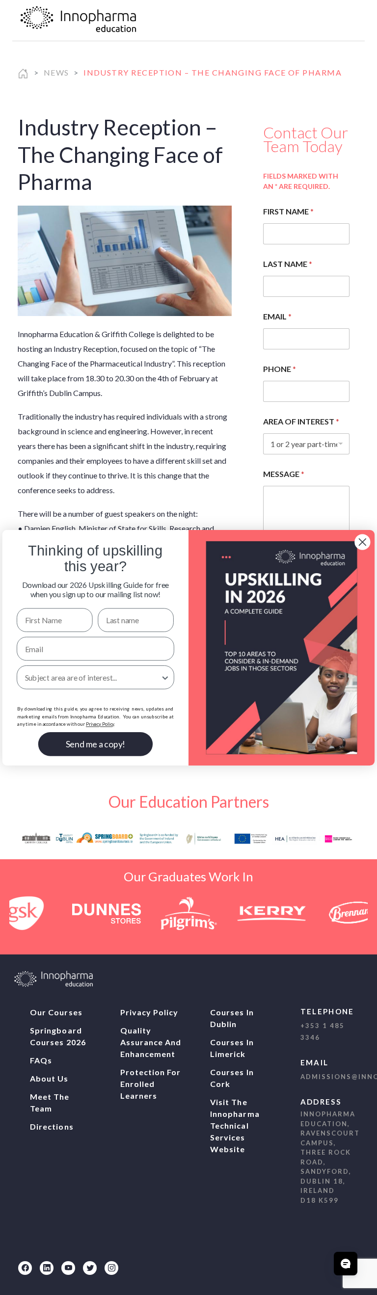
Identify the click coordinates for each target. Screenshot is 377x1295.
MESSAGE (283, 473)
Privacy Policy (149, 1012)
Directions (52, 1126)
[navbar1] (344, 20)
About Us (49, 1078)
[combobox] (93, 676)
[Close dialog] (362, 541)
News (56, 72)
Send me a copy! (96, 744)
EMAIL (277, 316)
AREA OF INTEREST (301, 421)
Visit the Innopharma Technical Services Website (235, 1125)
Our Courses (56, 1012)
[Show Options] (165, 676)
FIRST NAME (288, 211)
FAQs (41, 1060)
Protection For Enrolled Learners (150, 1083)
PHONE (279, 368)
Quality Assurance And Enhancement (151, 1042)
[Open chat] (345, 1263)
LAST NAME (287, 263)
